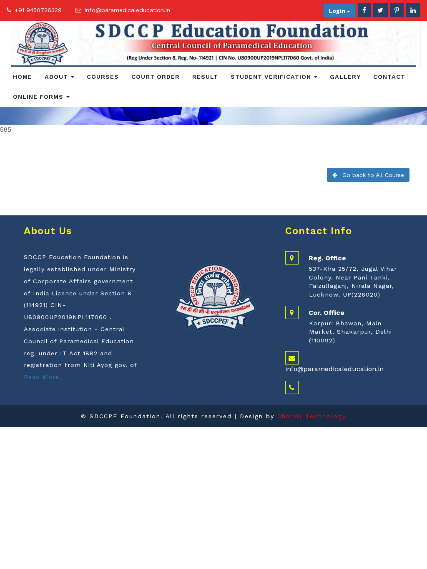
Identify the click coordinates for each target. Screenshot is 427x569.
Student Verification (272, 76)
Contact (389, 76)
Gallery (345, 76)
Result (205, 76)
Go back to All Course (373, 175)
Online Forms (39, 96)
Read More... (44, 377)
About (57, 76)
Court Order (155, 76)
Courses (103, 76)
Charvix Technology (311, 416)
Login (338, 10)
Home (22, 76)
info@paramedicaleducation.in (127, 10)
